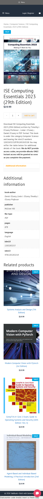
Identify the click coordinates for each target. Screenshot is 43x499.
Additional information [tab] (16, 165)
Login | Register (28, 13)
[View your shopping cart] (39, 13)
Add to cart (29, 115)
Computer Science (17, 24)
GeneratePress (33, 493)
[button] (35, 40)
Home (6, 24)
